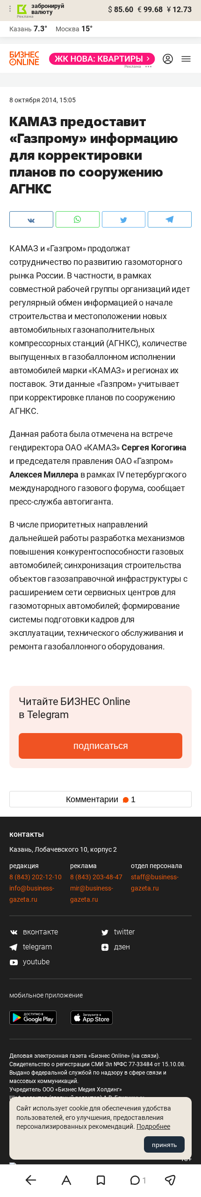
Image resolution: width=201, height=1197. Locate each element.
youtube (35, 961)
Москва (67, 29)
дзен (121, 946)
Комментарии (101, 799)
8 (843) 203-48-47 (96, 877)
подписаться (100, 746)
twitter (123, 931)
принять (164, 1144)
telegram (36, 946)
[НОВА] (99, 59)
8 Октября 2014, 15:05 (42, 100)
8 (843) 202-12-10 (35, 877)
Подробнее (153, 1126)
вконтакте (39, 931)
